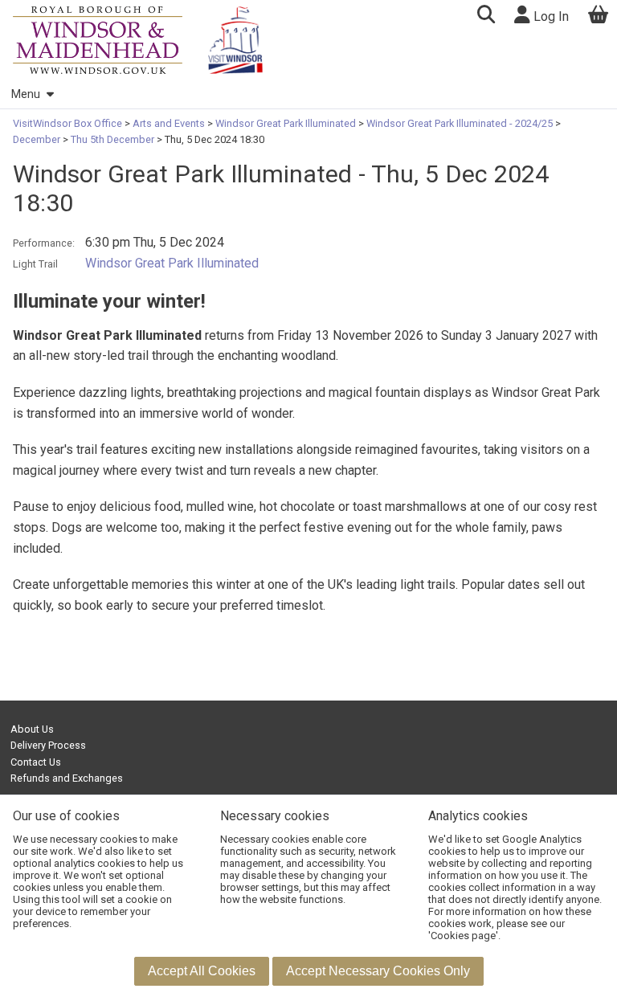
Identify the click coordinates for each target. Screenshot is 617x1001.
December (38, 139)
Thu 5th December (112, 139)
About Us (32, 729)
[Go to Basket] (598, 16)
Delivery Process (48, 745)
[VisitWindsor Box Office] (97, 40)
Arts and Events (168, 123)
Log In (549, 16)
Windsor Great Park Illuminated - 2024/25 (459, 123)
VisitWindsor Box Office (69, 123)
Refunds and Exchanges (66, 778)
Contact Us (35, 762)
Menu (25, 94)
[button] (485, 16)
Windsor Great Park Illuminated (285, 123)
